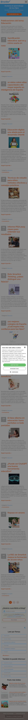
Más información (6, 361)
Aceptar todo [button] (14, 365)
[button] (14, 372)
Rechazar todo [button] (14, 368)
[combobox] (24, 347)
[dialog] (14, 360)
